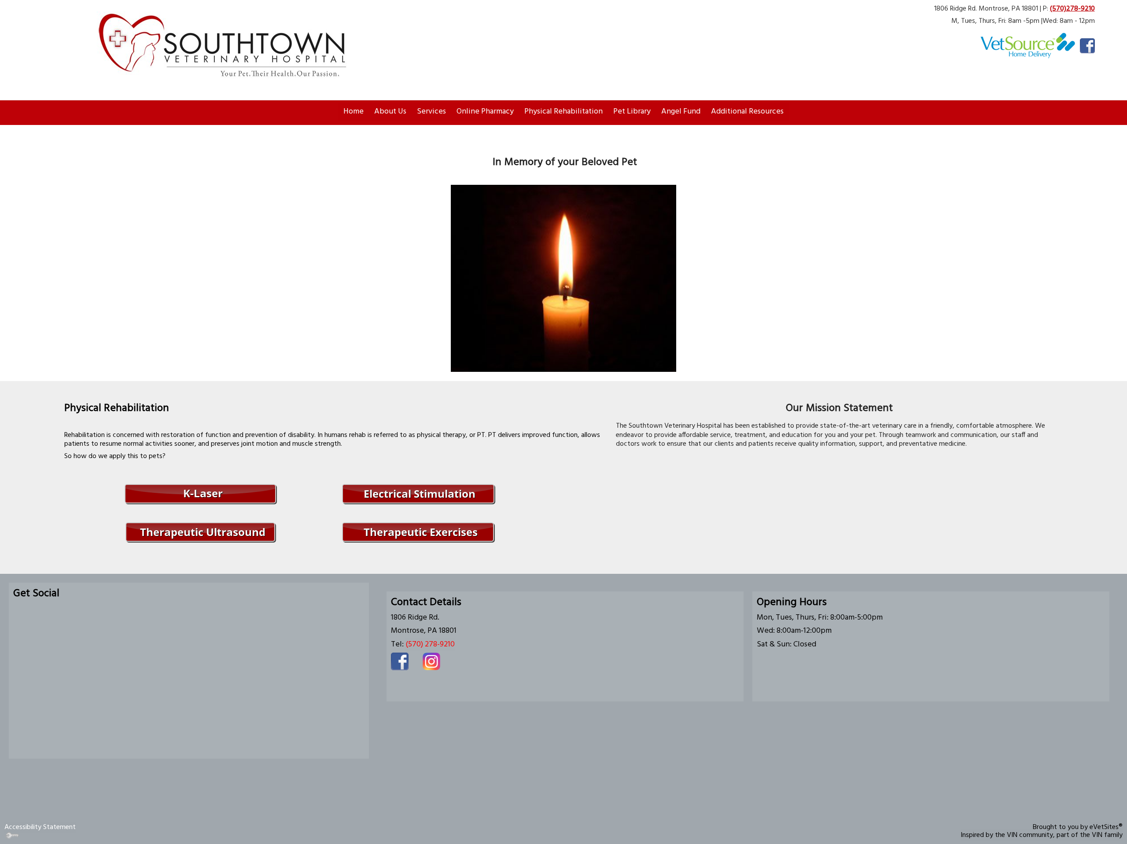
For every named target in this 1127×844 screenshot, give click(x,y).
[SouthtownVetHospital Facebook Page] (1087, 45)
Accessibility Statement (40, 827)
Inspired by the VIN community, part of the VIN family (1042, 835)
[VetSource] (1027, 45)
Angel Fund (680, 111)
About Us (390, 111)
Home (353, 111)
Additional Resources (747, 111)
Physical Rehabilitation (563, 111)
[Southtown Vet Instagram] (431, 661)
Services (431, 111)
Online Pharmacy (485, 111)
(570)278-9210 (1072, 9)
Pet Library (632, 111)
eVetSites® (1106, 827)
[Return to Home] (229, 45)
